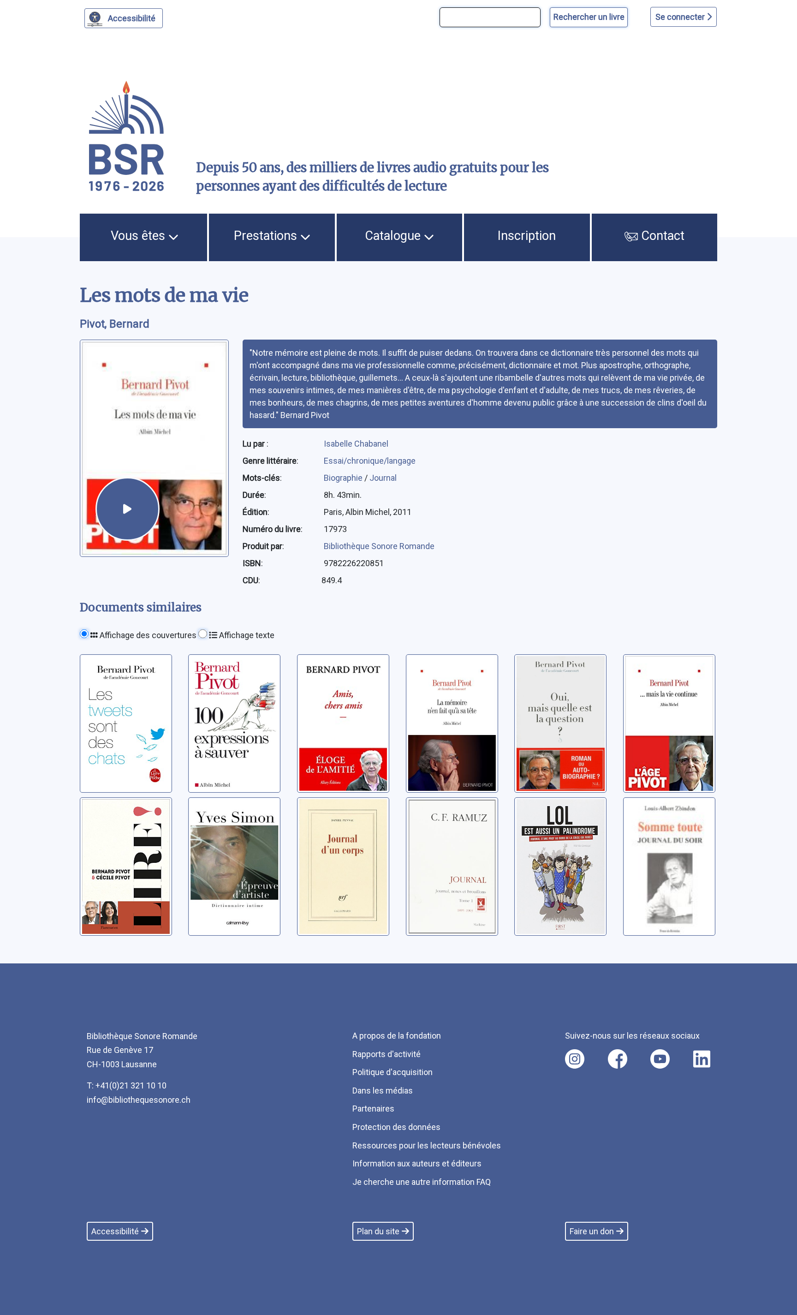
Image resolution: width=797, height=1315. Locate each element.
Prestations (267, 235)
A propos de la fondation (396, 1035)
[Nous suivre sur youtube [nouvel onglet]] (660, 1059)
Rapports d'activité (386, 1054)
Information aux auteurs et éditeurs (417, 1163)
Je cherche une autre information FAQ (421, 1182)
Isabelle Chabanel (356, 443)
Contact (661, 235)
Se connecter (681, 17)
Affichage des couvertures (147, 635)
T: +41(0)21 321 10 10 (127, 1085)
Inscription (527, 235)
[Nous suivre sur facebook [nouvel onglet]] (617, 1059)
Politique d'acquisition (392, 1072)
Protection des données (396, 1127)
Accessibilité (131, 18)
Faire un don (592, 1231)
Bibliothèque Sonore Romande (379, 546)
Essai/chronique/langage (370, 461)
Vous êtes (139, 235)
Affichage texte (245, 635)
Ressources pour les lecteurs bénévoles (426, 1145)
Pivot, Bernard (114, 323)
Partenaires (373, 1108)
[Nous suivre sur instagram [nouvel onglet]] (574, 1059)
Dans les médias (382, 1090)
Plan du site (378, 1231)
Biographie (344, 478)
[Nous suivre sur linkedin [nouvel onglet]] (701, 1059)
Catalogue (394, 235)
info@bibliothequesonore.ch (138, 1100)
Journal (383, 478)
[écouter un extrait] (127, 509)
